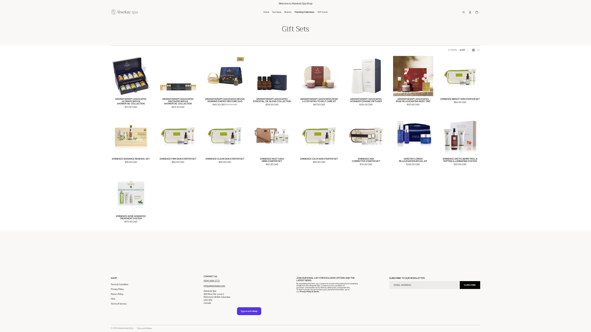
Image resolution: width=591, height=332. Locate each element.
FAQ (113, 298)
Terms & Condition (119, 284)
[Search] (463, 12)
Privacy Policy (117, 289)
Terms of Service (119, 303)
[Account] (470, 12)
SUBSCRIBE (470, 285)
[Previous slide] (162, 76)
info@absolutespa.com (214, 285)
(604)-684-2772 (212, 280)
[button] (464, 50)
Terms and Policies (144, 328)
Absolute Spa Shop (125, 328)
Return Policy (117, 294)
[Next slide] (193, 76)
